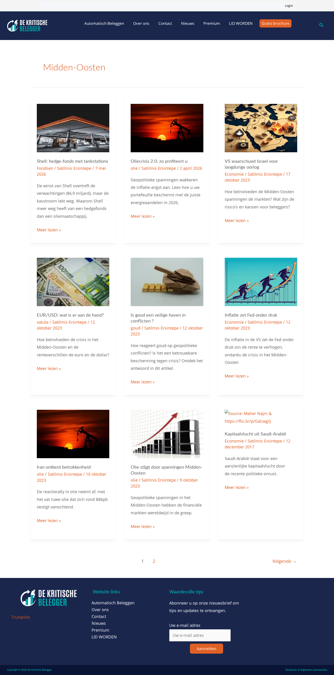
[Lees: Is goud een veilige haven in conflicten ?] (167, 281)
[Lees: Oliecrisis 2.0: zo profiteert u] (167, 127)
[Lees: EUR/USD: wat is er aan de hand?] (73, 281)
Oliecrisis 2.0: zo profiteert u (159, 161)
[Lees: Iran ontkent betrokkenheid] (73, 433)
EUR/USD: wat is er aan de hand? (70, 315)
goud (135, 328)
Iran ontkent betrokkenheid (64, 467)
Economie (234, 174)
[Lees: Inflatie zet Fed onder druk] (261, 281)
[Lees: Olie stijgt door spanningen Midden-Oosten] (167, 433)
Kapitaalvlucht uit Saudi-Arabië (255, 434)
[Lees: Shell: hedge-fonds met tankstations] (73, 127)
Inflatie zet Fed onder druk (251, 315)
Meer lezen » (49, 229)
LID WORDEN (241, 23)
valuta (42, 322)
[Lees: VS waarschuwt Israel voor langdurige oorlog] (261, 127)
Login (289, 5)
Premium (211, 23)
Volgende (284, 561)
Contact (165, 23)
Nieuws (187, 23)
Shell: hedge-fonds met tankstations (72, 161)
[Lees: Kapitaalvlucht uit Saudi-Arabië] (261, 417)
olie (134, 168)
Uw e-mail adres (184, 625)
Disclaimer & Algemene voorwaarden (306, 670)
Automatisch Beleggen (104, 23)
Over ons (141, 23)
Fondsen (45, 168)
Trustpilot (20, 617)
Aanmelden (206, 648)
